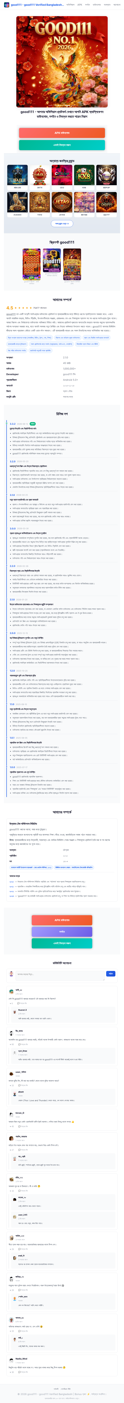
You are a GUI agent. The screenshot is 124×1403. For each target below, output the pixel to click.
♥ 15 (12, 1085)
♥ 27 (12, 1150)
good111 (11, 314)
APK (79, 4)
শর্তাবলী (56, 1389)
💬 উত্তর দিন (22, 1003)
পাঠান (111, 973)
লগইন (87, 4)
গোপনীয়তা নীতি (65, 1389)
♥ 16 (12, 1191)
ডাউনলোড (97, 4)
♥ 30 (12, 1372)
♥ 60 (12, 1044)
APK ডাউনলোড (62, 132)
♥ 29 (12, 1249)
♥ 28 (12, 1290)
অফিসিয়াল (70, 4)
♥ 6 (11, 1003)
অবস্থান (107, 4)
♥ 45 (12, 1126)
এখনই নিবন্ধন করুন (62, 145)
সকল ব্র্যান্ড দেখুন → (62, 223)
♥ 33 (12, 1331)
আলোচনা (116, 4)
